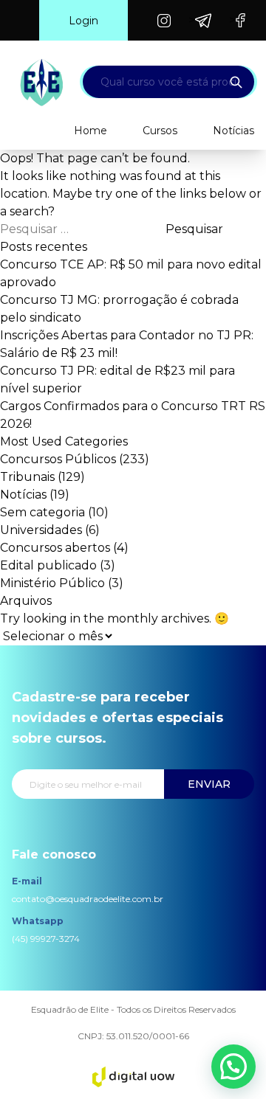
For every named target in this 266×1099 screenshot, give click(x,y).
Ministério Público (52, 583)
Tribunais (27, 477)
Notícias (233, 130)
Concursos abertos (55, 548)
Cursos (160, 130)
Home (90, 130)
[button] (233, 1066)
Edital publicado (48, 565)
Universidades (41, 530)
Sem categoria (42, 512)
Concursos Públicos (58, 459)
